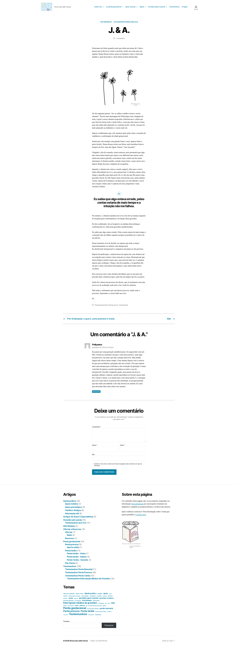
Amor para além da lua (79, 641)
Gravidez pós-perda (72, 520)
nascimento (71, 605)
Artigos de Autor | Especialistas (78, 517)
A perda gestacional (113, 7)
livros (109, 603)
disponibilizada (137, 504)
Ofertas (68, 532)
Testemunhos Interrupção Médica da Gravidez (88, 578)
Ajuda (142, 7)
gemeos (76, 598)
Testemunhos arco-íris (75, 523)
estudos (65, 598)
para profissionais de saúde (95, 605)
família (70, 598)
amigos (99, 593)
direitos (110, 596)
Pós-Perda (70, 563)
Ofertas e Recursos (72, 529)
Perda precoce (113, 305)
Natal (69, 535)
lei (106, 603)
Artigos (185, 7)
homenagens (78, 600)
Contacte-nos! (140, 514)
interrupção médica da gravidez (80, 602)
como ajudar (85, 596)
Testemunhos (174, 7)
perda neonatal (106, 608)
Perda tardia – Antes (76, 553)
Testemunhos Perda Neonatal (79, 569)
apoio (105, 593)
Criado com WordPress (98, 641)
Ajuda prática (69, 501)
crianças (99, 596)
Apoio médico (71, 504)
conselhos (93, 596)
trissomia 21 (91, 614)
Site (93, 454)
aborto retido (73, 547)
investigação (101, 603)
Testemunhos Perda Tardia (77, 576)
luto (113, 603)
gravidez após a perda (88, 598)
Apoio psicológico (73, 507)
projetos (109, 611)
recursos (65, 614)
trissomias (98, 614)
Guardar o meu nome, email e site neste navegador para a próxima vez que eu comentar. (118, 464)
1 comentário (120, 38)
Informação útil (72, 513)
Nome (94, 445)
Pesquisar (66, 621)
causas (65, 596)
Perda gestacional (101, 305)
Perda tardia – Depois (77, 557)
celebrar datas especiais (74, 596)
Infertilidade (69, 526)
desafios (105, 596)
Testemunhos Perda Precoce (126, 22)
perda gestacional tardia (93, 608)
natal (76, 605)
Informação (96, 600)
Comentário (96, 427)
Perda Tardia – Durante (77, 560)
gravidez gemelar (68, 600)
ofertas (82, 605)
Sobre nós (98, 7)
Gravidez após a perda (156, 7)
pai (86, 605)
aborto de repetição (69, 593)
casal (110, 593)
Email (122, 445)
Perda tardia (70, 550)
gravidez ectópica (106, 598)
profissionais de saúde (100, 611)
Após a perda (130, 7)
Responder (96, 391)
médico (65, 605)
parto (104, 605)
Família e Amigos (73, 510)
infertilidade (87, 600)
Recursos (69, 538)
